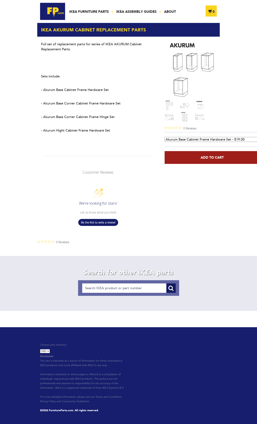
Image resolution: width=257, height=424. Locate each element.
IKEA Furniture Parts (89, 12)
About (170, 12)
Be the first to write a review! (98, 222)
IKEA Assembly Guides (136, 12)
